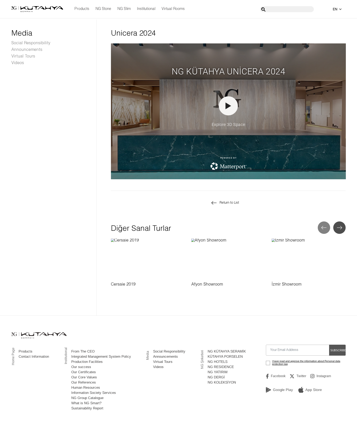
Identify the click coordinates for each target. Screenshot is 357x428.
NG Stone (103, 9)
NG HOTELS (217, 362)
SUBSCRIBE (338, 350)
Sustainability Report (87, 408)
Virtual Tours (23, 56)
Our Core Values (84, 377)
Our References (83, 382)
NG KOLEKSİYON (222, 382)
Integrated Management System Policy (101, 357)
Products (81, 9)
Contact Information (34, 357)
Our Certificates (83, 372)
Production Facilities (87, 362)
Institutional (146, 9)
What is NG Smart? (86, 403)
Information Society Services (93, 393)
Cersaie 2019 (123, 284)
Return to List (229, 202)
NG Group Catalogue (87, 398)
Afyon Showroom (207, 284)
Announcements (26, 50)
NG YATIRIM (217, 372)
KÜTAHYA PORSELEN (225, 357)
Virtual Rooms (173, 9)
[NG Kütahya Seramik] (39, 335)
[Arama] (263, 9)
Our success (81, 367)
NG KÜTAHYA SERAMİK (227, 351)
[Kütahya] (37, 9)
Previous (324, 227)
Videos (17, 63)
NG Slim (124, 9)
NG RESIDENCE (221, 367)
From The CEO (83, 351)
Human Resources (85, 388)
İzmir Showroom (286, 284)
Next (339, 227)
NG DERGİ (216, 377)
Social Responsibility (30, 43)
